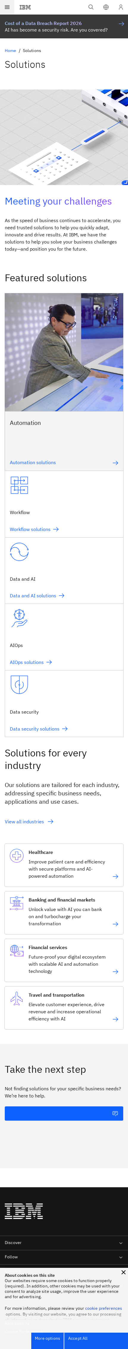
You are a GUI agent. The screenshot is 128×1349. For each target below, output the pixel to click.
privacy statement (92, 1320)
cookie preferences (103, 1308)
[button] (106, 7)
